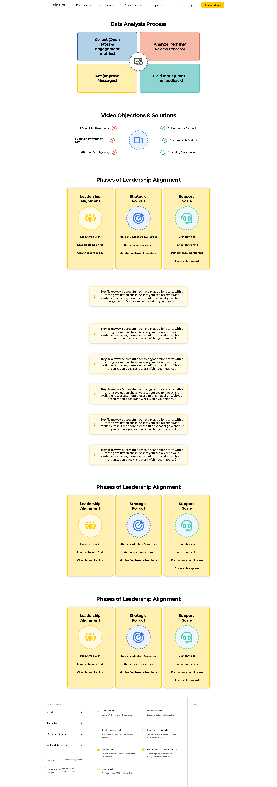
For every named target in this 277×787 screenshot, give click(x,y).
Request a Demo (213, 5)
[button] (83, 5)
